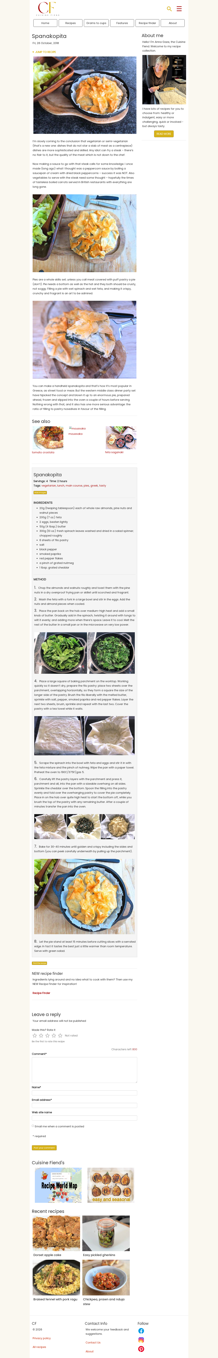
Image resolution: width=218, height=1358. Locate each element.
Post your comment (44, 1147)
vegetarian (49, 485)
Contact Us (93, 1342)
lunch (60, 485)
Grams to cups (96, 23)
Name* (36, 1087)
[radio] (35, 1035)
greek (94, 485)
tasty (102, 485)
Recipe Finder (41, 993)
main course (74, 485)
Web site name (42, 1112)
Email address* (42, 1100)
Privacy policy (42, 1338)
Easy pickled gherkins (99, 1255)
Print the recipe (39, 963)
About (173, 23)
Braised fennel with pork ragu (55, 1299)
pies (86, 485)
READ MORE (164, 134)
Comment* (39, 1054)
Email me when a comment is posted (59, 1126)
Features (122, 23)
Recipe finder (147, 23)
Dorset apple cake (47, 1255)
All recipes (39, 1347)
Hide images (40, 492)
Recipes (70, 23)
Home (45, 23)
